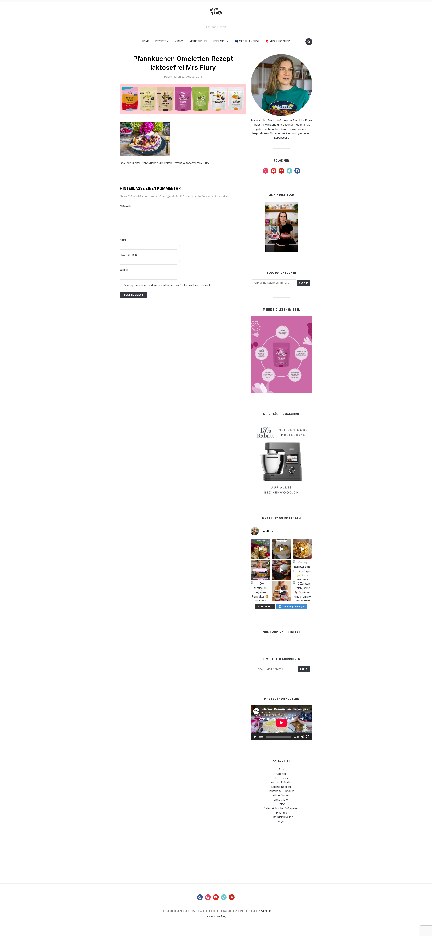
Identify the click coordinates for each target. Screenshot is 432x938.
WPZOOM (266, 911)
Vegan (281, 821)
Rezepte (160, 41)
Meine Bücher (198, 41)
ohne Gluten (281, 799)
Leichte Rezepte (281, 786)
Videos (179, 41)
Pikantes (281, 812)
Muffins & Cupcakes (281, 791)
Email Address (129, 255)
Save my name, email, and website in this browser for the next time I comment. (167, 285)
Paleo (281, 804)
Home (145, 41)
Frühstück (281, 778)
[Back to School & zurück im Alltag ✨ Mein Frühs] (281, 591)
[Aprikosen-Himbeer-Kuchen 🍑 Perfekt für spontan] (281, 549)
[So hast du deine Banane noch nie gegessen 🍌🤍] (302, 549)
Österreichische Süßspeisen (281, 808)
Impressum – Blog (216, 916)
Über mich (219, 41)
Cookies (281, 773)
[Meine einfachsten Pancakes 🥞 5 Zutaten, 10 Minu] (260, 549)
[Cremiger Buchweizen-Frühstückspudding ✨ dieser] (302, 570)
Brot (281, 769)
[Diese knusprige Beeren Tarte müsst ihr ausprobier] (281, 570)
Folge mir (281, 160)
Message (125, 205)
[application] (281, 722)
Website (125, 270)
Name (123, 240)
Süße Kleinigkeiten (281, 817)
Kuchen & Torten (281, 782)
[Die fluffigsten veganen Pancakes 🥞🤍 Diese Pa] (260, 591)
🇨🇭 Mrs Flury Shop (277, 41)
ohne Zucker (281, 795)
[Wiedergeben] (255, 736)
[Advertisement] (281, 857)
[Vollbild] (307, 736)
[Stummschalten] (302, 736)
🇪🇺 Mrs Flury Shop (247, 41)
